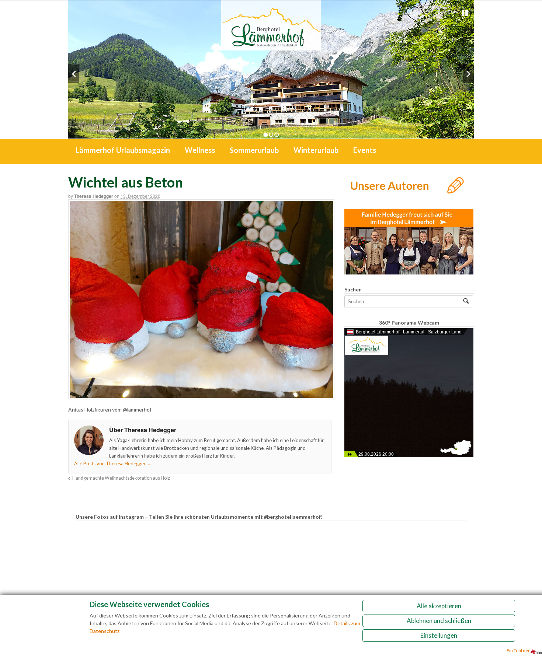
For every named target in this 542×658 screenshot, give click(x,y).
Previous (73, 73)
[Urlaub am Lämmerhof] (271, 46)
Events (364, 150)
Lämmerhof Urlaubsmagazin (123, 150)
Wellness (200, 150)
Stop (465, 13)
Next (468, 73)
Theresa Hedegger (93, 196)
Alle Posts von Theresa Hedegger (113, 463)
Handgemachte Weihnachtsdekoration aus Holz (121, 478)
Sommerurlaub (254, 150)
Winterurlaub (315, 150)
